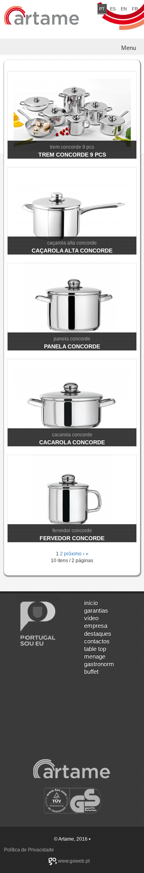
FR (135, 8)
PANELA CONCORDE (72, 346)
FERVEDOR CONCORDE (72, 538)
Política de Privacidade (29, 850)
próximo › (74, 554)
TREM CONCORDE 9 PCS (72, 154)
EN (124, 8)
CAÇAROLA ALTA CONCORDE (72, 250)
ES (113, 8)
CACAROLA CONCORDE (72, 442)
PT (102, 8)
